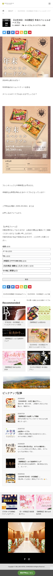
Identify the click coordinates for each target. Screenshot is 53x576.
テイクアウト (37, 25)
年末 (43, 25)
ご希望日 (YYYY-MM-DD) (14, 261)
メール (7, 251)
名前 (6, 246)
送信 (26, 279)
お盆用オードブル (24, 431)
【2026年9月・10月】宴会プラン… (30, 401)
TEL (6, 256)
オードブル (28, 25)
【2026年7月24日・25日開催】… (29, 477)
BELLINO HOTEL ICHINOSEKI (24, 566)
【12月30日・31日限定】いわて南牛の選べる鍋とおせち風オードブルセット (38, 295)
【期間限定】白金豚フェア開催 (28, 416)
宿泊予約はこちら (26, 573)
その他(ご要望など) (10, 271)
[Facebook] (24, 559)
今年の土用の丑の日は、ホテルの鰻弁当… (32, 446)
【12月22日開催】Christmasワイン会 (14, 295)
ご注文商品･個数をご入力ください (18, 266)
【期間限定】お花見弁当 (37, 322)
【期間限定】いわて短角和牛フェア (29, 461)
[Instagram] (28, 559)
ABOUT (17, 25)
